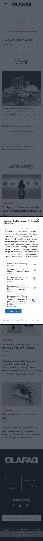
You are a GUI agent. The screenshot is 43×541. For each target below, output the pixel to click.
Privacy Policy (35, 320)
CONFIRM (13, 311)
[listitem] (21, 264)
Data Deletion (8, 320)
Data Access (21, 320)
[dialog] (21, 270)
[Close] (38, 221)
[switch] (34, 270)
